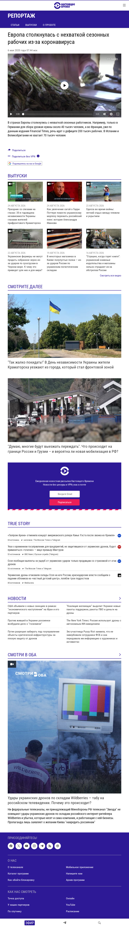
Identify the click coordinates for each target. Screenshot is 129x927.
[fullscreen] (118, 114)
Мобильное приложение (79, 867)
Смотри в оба (22, 654)
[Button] (17, 151)
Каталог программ (18, 873)
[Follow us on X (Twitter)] (18, 846)
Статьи (15, 25)
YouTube (70, 905)
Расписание (72, 911)
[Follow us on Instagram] (34, 846)
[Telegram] (64, 923)
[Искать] (99, 923)
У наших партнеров (18, 905)
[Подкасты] (57, 846)
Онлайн (70, 898)
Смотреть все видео (110, 275)
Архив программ (75, 879)
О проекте (49, 25)
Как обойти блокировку (21, 879)
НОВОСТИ (17, 598)
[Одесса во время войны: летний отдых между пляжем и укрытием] (103, 192)
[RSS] (50, 846)
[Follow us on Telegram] (42, 846)
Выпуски (31, 25)
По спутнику (15, 911)
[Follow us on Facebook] (11, 846)
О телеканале (15, 867)
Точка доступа (16, 898)
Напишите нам (74, 873)
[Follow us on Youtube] (26, 846)
